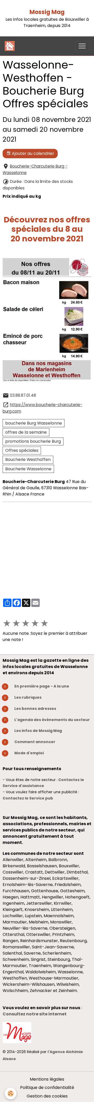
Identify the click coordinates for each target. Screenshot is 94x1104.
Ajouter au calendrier (32, 153)
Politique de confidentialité (47, 1087)
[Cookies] (10, 1093)
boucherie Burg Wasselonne (33, 423)
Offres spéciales (21, 450)
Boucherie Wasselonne (28, 469)
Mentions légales (47, 1079)
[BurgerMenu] (82, 46)
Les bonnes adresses (35, 708)
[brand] (11, 46)
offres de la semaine (26, 432)
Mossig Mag (47, 12)
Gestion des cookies (47, 1096)
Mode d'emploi (29, 753)
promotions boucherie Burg (33, 441)
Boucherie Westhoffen (28, 459)
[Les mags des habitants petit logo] (17, 1032)
